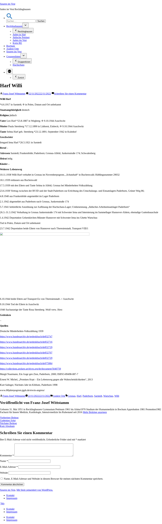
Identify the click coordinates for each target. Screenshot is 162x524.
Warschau (108, 396)
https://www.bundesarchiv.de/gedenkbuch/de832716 (26, 342)
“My (2, 503)
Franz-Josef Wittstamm (14, 93)
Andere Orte (12, 48)
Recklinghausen (14, 26)
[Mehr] (9, 71)
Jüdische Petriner (21, 37)
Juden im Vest (20, 40)
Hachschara (18, 65)
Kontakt (10, 495)
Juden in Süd (19, 34)
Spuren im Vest (7, 4)
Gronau (71, 396)
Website (4, 472)
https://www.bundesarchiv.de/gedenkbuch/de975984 (26, 363)
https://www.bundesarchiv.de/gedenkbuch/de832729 (26, 347)
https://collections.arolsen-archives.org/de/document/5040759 (30, 368)
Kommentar (7, 455)
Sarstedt (98, 396)
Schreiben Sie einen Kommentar (70, 93)
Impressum (11, 498)
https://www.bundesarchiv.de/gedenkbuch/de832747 (26, 336)
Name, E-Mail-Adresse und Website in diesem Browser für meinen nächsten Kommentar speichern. (53, 478)
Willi (116, 396)
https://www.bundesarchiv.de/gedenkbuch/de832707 (26, 352)
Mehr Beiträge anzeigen (95, 412)
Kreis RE (17, 43)
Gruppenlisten (13, 56)
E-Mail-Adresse (9, 467)
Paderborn (88, 396)
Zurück (21, 77)
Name (4, 461)
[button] (9, 18)
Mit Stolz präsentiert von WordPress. (34, 490)
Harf (79, 396)
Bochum (10, 46)
